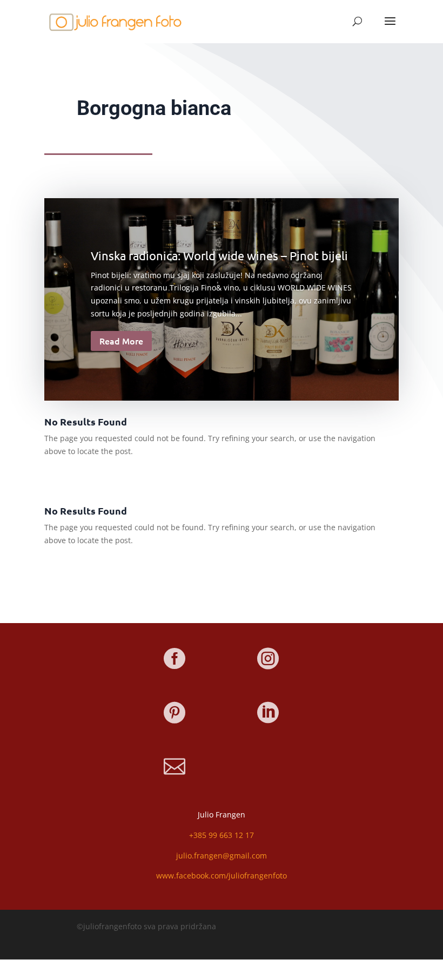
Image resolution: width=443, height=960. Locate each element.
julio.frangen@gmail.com (221, 855)
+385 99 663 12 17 (221, 835)
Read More (121, 341)
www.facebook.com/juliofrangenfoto (221, 875)
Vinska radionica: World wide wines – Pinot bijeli (219, 255)
